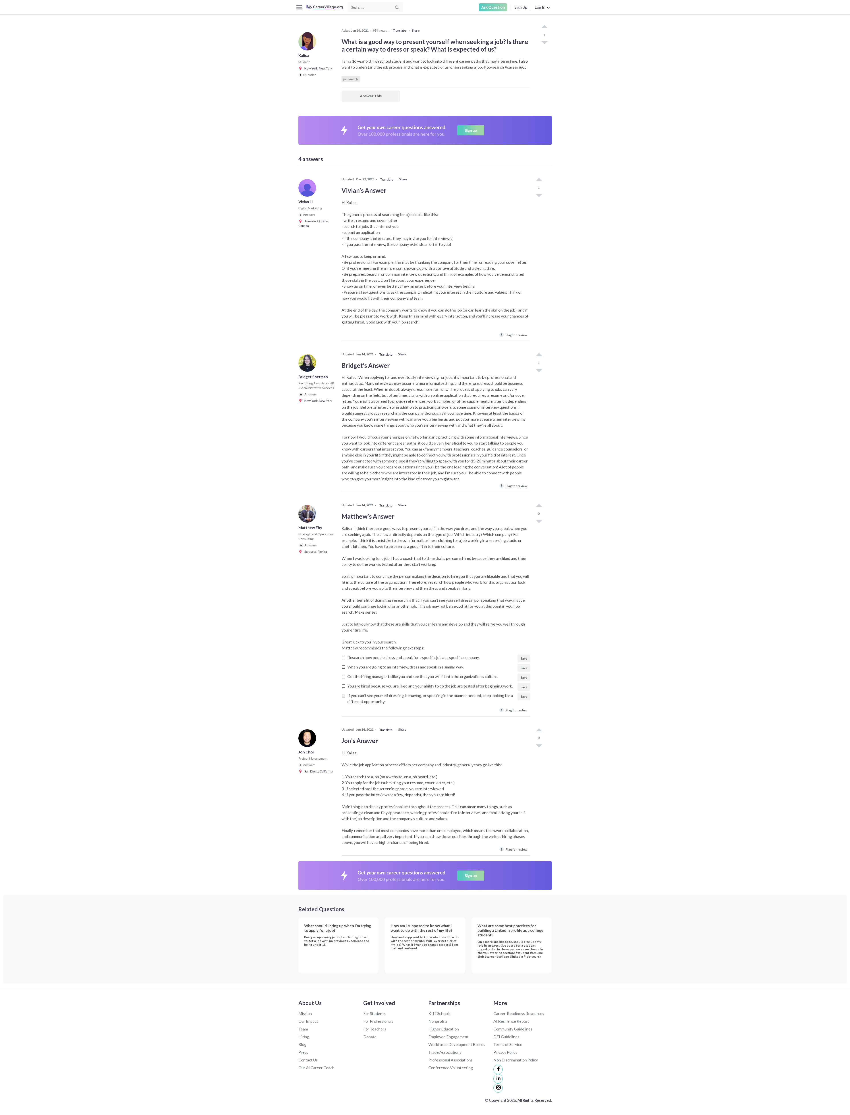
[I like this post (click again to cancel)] (544, 27)
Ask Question (493, 7)
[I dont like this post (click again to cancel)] (544, 42)
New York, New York (317, 68)
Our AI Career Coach (316, 1067)
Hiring (303, 1036)
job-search (350, 79)
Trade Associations (444, 1052)
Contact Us (308, 1059)
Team (303, 1028)
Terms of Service (507, 1044)
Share (416, 30)
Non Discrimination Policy (515, 1059)
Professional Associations (450, 1059)
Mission (305, 1013)
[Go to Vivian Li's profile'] (308, 189)
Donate (370, 1036)
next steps (414, 647)
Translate (399, 30)
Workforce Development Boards (456, 1044)
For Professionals (378, 1021)
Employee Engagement (448, 1036)
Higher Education (443, 1028)
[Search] (397, 7)
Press (303, 1052)
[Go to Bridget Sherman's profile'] (308, 364)
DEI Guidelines (506, 1036)
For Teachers (374, 1028)
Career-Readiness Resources (518, 1013)
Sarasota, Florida (314, 551)
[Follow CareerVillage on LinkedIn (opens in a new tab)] (498, 1078)
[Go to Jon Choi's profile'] (308, 739)
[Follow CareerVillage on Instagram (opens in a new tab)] (498, 1088)
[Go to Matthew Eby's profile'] (308, 515)
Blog (302, 1044)
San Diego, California (317, 771)
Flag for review (514, 334)
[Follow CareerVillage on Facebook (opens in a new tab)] (498, 1069)
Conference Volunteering (450, 1067)
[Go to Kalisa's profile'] (308, 43)
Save (523, 658)
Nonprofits (438, 1021)
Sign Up (520, 7)
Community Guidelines (512, 1028)
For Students (374, 1013)
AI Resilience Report (511, 1021)
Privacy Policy (505, 1052)
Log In (540, 7)
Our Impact (308, 1021)
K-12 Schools (439, 1013)
